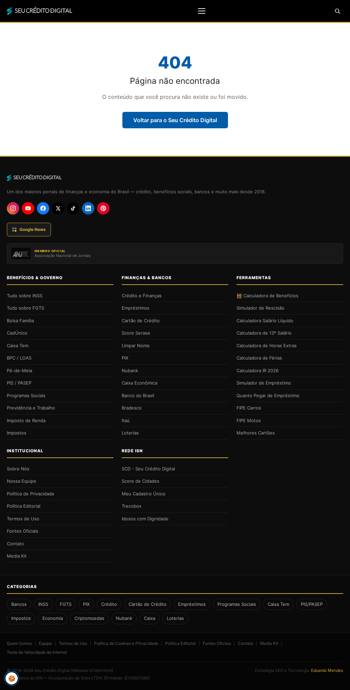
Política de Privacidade (30, 493)
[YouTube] (28, 208)
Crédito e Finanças (142, 295)
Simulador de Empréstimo (264, 383)
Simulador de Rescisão (260, 308)
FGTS (65, 604)
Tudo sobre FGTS (25, 308)
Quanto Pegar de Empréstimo (268, 395)
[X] (58, 208)
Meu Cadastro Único (143, 493)
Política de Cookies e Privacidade (126, 643)
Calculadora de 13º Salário (264, 333)
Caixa (149, 618)
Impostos (16, 432)
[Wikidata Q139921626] (92, 670)
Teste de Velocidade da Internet (37, 652)
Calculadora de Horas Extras (267, 345)
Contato (15, 543)
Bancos (19, 604)
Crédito (109, 604)
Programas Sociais (26, 395)
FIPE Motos (249, 420)
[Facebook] (43, 208)
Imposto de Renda (26, 420)
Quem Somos (19, 643)
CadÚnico (17, 333)
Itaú (126, 420)
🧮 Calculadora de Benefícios (267, 295)
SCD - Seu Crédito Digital (148, 468)
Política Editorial (23, 506)
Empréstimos (135, 308)
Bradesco (132, 408)
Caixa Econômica (139, 383)
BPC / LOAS (19, 358)
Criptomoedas (89, 618)
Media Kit (17, 556)
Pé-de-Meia (19, 370)
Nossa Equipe (21, 481)
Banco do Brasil (138, 395)
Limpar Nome (136, 345)
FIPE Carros (249, 408)
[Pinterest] (103, 208)
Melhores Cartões (256, 432)
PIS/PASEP (312, 604)
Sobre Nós (18, 468)
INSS (43, 604)
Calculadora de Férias (259, 358)
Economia (52, 618)
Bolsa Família (20, 320)
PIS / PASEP (19, 383)
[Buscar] (337, 11)
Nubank (130, 370)
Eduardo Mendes (327, 670)
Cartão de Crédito (141, 320)
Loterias (130, 432)
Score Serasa (136, 333)
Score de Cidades (140, 481)
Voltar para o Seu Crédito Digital (175, 120)
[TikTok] (73, 208)
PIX (125, 358)
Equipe (45, 643)
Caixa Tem (17, 345)
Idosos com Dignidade (145, 518)
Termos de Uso (23, 518)
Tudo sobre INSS (24, 295)
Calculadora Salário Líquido (265, 320)
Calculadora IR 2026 (258, 370)
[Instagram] (13, 208)
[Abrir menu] (201, 10)
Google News (32, 229)
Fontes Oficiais (22, 531)
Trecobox (132, 506)
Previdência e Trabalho (31, 408)
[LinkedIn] (88, 208)
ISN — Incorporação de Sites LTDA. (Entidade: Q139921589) (93, 677)
